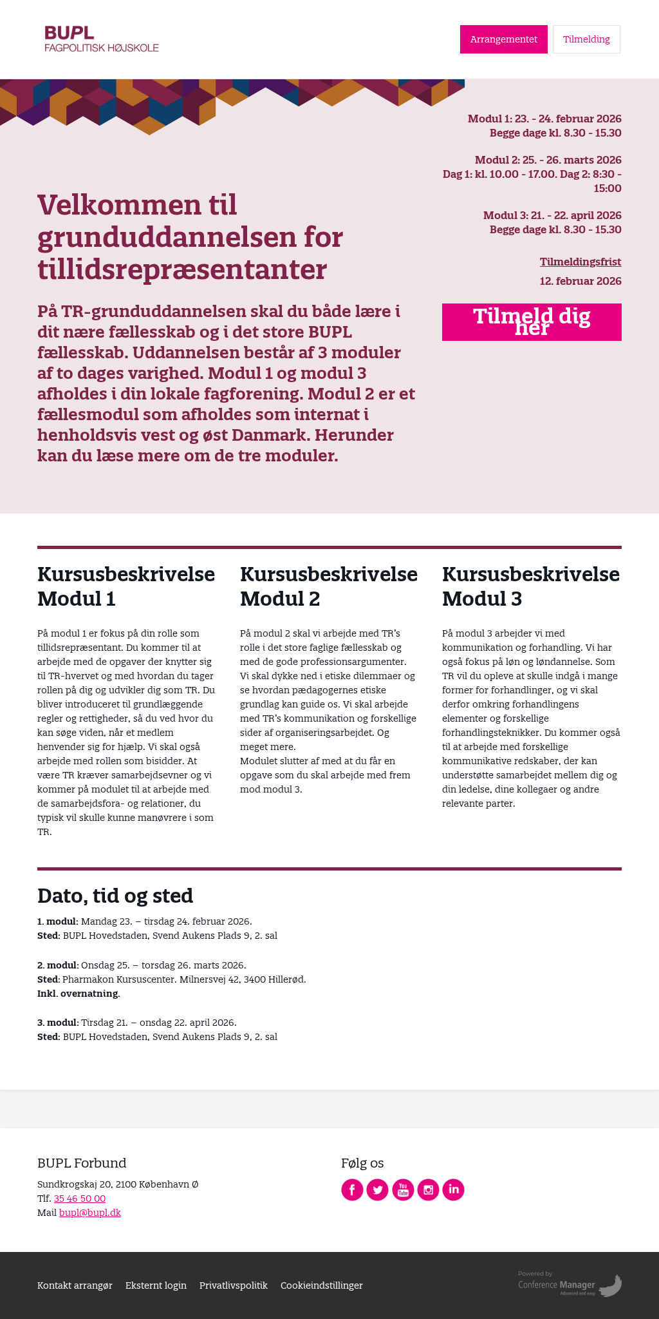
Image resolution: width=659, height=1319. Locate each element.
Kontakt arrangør (75, 1285)
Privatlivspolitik (234, 1285)
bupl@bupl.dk (90, 1212)
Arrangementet (503, 39)
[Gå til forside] (103, 39)
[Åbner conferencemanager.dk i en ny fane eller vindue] (570, 1285)
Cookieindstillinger (322, 1285)
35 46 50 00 (80, 1198)
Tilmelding (586, 39)
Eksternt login (156, 1285)
